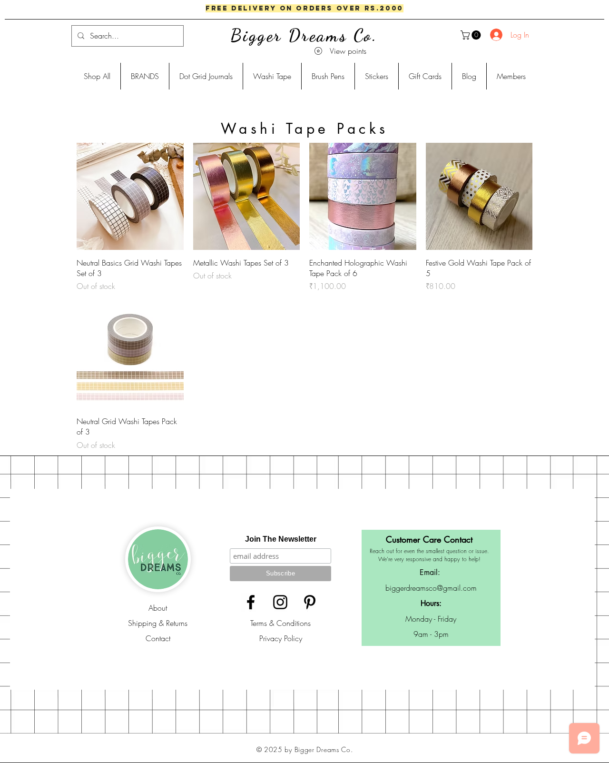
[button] (472, 35)
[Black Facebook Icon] (250, 602)
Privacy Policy (280, 638)
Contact (158, 638)
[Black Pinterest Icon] (309, 602)
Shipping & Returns (157, 623)
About (157, 608)
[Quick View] (130, 196)
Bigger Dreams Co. (304, 35)
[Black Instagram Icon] (280, 602)
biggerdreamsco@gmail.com (431, 588)
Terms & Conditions (280, 623)
